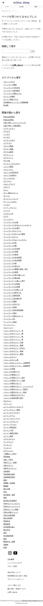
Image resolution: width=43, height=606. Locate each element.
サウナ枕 (6, 161)
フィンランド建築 (10, 301)
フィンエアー (8, 219)
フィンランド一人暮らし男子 (14, 281)
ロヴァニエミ (8, 451)
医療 (5, 480)
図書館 (5, 486)
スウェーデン (8, 170)
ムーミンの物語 (9, 96)
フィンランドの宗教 (10, 252)
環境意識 (6, 524)
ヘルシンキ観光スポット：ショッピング (18, 386)
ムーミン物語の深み (10, 433)
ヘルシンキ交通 (9, 369)
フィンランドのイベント (12, 231)
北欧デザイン (8, 465)
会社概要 (10, 559)
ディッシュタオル (10, 202)
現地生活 (6, 521)
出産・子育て (8, 460)
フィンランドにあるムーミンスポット (17, 225)
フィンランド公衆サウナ (12, 293)
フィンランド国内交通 (11, 295)
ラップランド (8, 442)
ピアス (5, 216)
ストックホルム (9, 178)
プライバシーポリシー (15, 579)
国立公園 (6, 489)
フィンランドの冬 (10, 243)
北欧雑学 (6, 471)
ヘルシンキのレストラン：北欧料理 (16, 363)
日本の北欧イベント (10, 512)
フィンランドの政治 (10, 254)
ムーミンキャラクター (11, 413)
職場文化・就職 (9, 542)
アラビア (6, 131)
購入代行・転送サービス (16, 589)
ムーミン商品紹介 (10, 427)
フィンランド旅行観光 (11, 91)
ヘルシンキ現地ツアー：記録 (14, 380)
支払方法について (14, 572)
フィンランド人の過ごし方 (13, 290)
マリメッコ (7, 404)
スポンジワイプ (9, 184)
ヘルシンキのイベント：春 (13, 337)
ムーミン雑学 (8, 436)
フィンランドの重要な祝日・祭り (15, 269)
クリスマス (7, 143)
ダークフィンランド (10, 199)
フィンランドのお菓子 (11, 228)
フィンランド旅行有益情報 (13, 310)
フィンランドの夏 (10, 246)
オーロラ (6, 137)
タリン (5, 190)
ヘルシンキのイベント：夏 (13, 334)
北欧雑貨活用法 (9, 477)
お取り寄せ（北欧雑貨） (12, 126)
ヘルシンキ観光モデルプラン (14, 395)
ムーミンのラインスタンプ (13, 407)
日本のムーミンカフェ (11, 503)
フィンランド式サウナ (11, 304)
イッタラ (6, 134)
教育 (5, 498)
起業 (5, 547)
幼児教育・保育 (9, 495)
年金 (5, 492)
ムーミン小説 (8, 430)
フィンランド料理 (10, 307)
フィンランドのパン (10, 237)
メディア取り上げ (14, 585)
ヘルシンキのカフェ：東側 (13, 351)
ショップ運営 (8, 167)
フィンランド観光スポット (13, 316)
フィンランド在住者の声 (12, 298)
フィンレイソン (9, 325)
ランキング (7, 445)
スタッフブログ (9, 82)
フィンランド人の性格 (11, 284)
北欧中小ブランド (10, 468)
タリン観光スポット (10, 193)
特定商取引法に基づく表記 (17, 576)
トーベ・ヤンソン (10, 208)
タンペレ (6, 196)
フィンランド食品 (10, 322)
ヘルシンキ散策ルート (11, 375)
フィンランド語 (9, 319)
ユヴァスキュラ (9, 439)
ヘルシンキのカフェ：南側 (13, 345)
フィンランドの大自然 (11, 249)
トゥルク (6, 205)
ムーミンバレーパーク (11, 418)
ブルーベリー (8, 328)
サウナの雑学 (8, 152)
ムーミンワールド (10, 424)
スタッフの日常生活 (10, 172)
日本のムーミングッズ (11, 506)
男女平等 (6, 530)
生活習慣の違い (9, 527)
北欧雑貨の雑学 (9, 474)
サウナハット (8, 155)
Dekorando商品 (9, 117)
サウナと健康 (8, 149)
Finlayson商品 (8, 120)
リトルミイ (7, 448)
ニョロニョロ (8, 213)
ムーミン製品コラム (10, 99)
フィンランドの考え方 (11, 266)
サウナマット (8, 158)
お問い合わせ (17, 65)
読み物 (5, 105)
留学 (5, 533)
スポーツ (6, 187)
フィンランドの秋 (10, 263)
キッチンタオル (9, 140)
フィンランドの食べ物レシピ (14, 275)
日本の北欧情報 (9, 515)
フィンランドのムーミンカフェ (15, 240)
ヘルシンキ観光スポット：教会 (15, 392)
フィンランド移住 (10, 313)
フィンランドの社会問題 (12, 260)
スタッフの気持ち (10, 175)
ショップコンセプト (14, 563)
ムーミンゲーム (9, 416)
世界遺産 (6, 457)
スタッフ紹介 (12, 566)
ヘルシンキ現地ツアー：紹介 (14, 378)
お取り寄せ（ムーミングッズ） (15, 123)
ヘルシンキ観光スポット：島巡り (15, 389)
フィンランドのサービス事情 (14, 234)
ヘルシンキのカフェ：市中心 (14, 348)
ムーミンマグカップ (10, 421)
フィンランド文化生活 (11, 88)
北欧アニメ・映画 (10, 462)
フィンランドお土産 (10, 222)
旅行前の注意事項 (10, 501)
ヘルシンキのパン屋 (10, 360)
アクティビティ (9, 128)
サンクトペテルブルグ (11, 164)
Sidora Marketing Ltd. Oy (35, 600)
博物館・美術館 (9, 483)
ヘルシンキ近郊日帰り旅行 (13, 398)
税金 (5, 539)
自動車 (5, 545)
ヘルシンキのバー (10, 357)
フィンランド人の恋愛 (11, 287)
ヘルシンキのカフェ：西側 (13, 354)
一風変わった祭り (10, 454)
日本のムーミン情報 (10, 509)
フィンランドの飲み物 (11, 278)
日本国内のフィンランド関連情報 (15, 102)
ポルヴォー (7, 401)
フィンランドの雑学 (10, 272)
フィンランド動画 (10, 85)
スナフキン (7, 181)
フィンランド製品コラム (12, 93)
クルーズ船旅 (8, 146)
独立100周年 (8, 518)
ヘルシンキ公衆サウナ (11, 372)
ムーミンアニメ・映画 (11, 410)
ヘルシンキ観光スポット (12, 383)
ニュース (6, 210)
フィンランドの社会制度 (12, 257)
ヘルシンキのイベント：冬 (13, 331)
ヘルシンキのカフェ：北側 (13, 342)
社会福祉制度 (8, 536)
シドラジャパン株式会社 (20, 600)
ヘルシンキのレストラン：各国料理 (16, 366)
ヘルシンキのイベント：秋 (13, 339)
